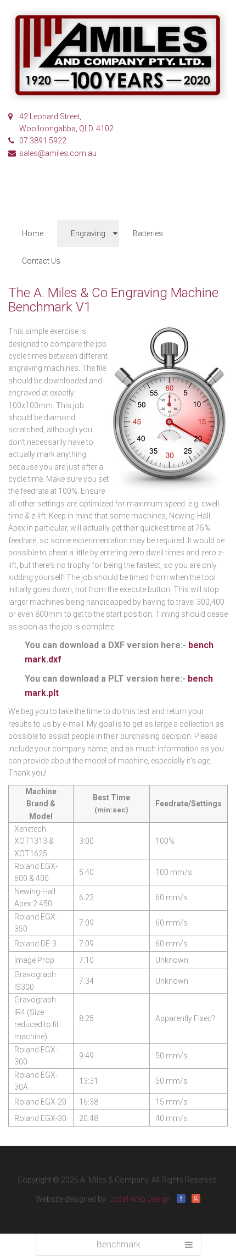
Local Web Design (140, 1199)
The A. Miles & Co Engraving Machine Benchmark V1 (113, 300)
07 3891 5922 (42, 140)
